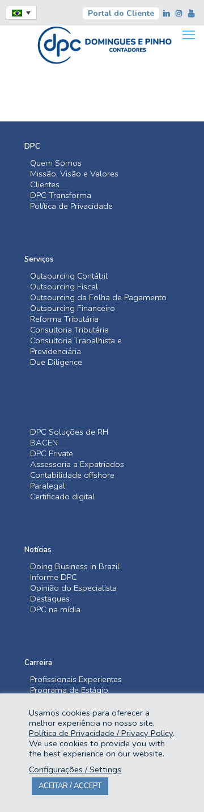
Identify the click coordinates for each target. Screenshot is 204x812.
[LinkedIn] (167, 14)
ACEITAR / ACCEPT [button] (70, 786)
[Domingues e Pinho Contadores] (104, 44)
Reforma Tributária (64, 319)
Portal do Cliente (121, 13)
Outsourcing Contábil (69, 276)
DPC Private (51, 453)
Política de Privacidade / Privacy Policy (101, 733)
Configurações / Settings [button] (75, 769)
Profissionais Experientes (76, 679)
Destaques (50, 599)
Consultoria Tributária (69, 330)
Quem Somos (56, 163)
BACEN (44, 442)
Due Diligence (56, 362)
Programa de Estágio (69, 690)
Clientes (45, 184)
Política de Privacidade (71, 206)
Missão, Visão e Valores (74, 174)
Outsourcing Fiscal (64, 286)
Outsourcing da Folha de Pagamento (98, 297)
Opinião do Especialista (73, 588)
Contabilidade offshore (72, 475)
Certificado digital (62, 496)
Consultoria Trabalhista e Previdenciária (76, 346)
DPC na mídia (55, 609)
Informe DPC (53, 577)
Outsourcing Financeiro (72, 308)
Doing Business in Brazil (75, 566)
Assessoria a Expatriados (77, 464)
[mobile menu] (188, 35)
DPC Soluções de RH (69, 432)
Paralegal (47, 486)
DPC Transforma (60, 195)
